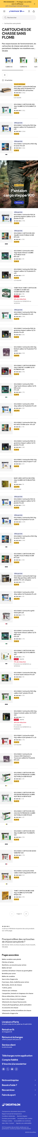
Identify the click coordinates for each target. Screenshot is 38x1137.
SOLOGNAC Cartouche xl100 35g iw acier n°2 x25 (25, 537)
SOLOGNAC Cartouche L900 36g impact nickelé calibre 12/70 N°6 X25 (25, 713)
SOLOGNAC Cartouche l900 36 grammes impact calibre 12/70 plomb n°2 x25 (25, 443)
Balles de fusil (7, 968)
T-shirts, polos (7, 988)
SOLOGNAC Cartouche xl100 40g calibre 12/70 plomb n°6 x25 (25, 593)
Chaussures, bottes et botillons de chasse (16, 1010)
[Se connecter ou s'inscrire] (29, 11)
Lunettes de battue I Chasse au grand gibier (17, 970)
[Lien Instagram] (16, 1069)
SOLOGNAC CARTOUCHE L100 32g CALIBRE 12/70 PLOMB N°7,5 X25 (25, 106)
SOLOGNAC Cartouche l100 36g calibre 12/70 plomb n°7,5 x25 (25, 518)
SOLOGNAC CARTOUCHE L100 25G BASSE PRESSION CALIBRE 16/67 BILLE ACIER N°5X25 (24, 794)
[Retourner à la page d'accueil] (16, 11)
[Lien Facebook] (3, 1069)
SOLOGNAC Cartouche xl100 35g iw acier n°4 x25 (25, 144)
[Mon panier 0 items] (33, 11)
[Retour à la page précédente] (12, 913)
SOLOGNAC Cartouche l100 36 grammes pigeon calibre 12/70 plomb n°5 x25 (25, 216)
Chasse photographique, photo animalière (16, 1005)
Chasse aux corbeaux (9, 990)
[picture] (6, 89)
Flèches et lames (8, 962)
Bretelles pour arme (9, 973)
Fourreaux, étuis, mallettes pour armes (15, 982)
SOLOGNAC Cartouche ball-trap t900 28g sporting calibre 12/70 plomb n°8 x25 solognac (25, 578)
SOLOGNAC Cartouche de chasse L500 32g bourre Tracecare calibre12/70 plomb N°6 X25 (24, 757)
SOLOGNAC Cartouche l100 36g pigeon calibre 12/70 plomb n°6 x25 (25, 127)
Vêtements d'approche (10, 1013)
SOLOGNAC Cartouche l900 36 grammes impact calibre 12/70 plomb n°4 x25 (25, 330)
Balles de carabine (8, 976)
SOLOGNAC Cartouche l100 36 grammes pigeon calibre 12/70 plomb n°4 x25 (25, 501)
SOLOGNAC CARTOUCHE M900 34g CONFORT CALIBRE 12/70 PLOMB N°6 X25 (25, 367)
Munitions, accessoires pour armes (14, 965)
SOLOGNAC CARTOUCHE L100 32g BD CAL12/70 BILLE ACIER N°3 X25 (24, 555)
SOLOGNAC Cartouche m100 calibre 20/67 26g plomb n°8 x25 (25, 872)
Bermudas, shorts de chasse (12, 985)
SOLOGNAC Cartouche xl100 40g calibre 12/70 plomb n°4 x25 (25, 405)
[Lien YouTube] (12, 1069)
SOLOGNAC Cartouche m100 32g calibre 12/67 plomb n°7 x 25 (25, 736)
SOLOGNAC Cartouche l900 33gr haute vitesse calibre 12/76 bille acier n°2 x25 (25, 387)
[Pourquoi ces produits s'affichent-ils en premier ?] (3, 80)
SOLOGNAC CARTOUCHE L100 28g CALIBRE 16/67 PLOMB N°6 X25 (24, 833)
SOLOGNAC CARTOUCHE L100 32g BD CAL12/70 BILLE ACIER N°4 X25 (24, 235)
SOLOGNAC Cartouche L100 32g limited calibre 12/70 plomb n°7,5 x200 (25, 349)
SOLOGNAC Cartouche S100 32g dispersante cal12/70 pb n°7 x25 (25, 460)
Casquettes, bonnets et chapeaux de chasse (17, 993)
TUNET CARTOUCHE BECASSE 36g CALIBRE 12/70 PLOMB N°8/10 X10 (24, 892)
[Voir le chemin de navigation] (3, 23)
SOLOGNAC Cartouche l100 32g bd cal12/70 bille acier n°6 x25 (25, 423)
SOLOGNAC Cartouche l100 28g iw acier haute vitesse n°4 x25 (25, 673)
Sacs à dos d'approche (10, 979)
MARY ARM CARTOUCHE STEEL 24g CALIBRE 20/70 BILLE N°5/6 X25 (24, 480)
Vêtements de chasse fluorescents (14, 1002)
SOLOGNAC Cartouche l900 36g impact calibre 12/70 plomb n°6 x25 (25, 271)
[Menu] (4, 11)
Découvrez (19, 202)
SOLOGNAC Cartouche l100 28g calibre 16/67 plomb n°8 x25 (25, 692)
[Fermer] (34, 3)
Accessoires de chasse (10, 1007)
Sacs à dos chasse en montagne (13, 999)
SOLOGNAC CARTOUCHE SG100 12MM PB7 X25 (25, 852)
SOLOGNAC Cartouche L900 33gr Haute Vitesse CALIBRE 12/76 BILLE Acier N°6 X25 (24, 253)
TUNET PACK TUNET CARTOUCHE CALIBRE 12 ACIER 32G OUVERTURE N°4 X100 (25, 289)
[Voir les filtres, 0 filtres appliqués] (5, 75)
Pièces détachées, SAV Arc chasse (14, 996)
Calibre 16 (23, 67)
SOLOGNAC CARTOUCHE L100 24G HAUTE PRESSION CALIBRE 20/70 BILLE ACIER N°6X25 (24, 774)
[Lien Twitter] (7, 1069)
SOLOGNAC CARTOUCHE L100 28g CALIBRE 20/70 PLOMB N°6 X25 (24, 652)
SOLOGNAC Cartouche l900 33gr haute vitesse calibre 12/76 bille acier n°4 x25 (25, 633)
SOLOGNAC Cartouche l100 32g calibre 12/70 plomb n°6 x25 (25, 313)
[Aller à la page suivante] (26, 913)
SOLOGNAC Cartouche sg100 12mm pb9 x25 (24, 611)
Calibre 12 (9, 67)
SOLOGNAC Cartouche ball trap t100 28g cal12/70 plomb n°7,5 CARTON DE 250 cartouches (25, 88)
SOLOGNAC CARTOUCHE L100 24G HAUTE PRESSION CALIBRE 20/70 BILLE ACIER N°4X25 (24, 813)
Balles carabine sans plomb (11, 959)
